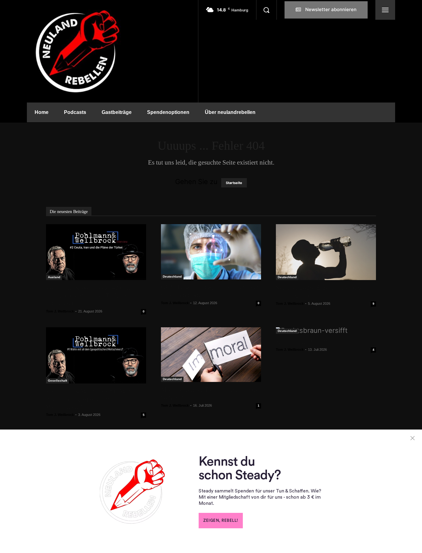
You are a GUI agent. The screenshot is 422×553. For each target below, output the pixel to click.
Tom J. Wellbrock (60, 311)
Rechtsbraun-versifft (303, 341)
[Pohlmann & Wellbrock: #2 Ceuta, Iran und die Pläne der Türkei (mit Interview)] (96, 252)
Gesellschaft (57, 380)
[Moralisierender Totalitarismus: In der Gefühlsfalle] (211, 354)
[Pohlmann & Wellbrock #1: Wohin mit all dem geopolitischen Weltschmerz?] (96, 355)
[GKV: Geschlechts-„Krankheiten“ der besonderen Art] (211, 251)
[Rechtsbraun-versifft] (326, 330)
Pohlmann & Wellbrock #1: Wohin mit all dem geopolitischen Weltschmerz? (91, 399)
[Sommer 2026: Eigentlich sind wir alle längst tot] (326, 252)
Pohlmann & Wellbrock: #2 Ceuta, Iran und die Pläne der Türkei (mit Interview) (91, 295)
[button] (266, 10)
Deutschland (172, 276)
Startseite (234, 183)
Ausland (54, 277)
